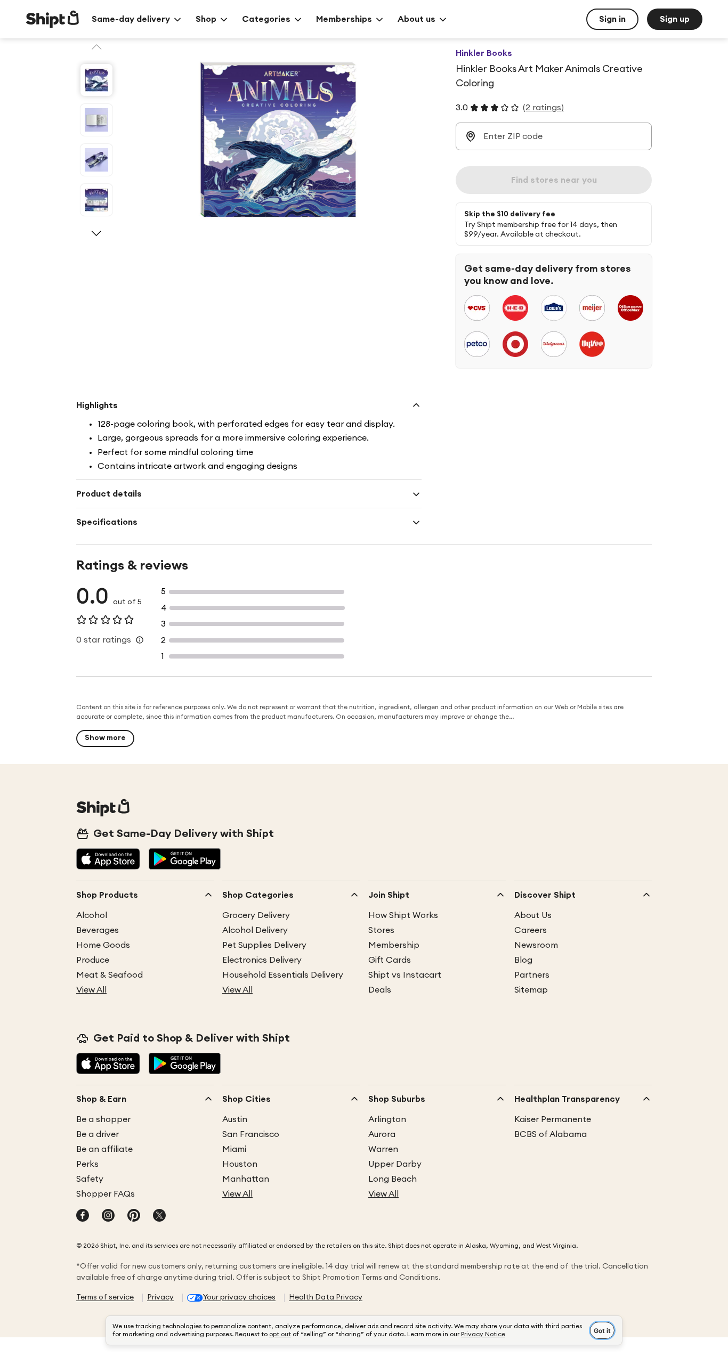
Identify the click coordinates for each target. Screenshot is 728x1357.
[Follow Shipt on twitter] (159, 1216)
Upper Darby (395, 1164)
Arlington (387, 1119)
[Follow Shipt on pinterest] (133, 1216)
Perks (87, 1164)
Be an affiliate (104, 1149)
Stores (381, 930)
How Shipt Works (403, 915)
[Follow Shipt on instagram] (108, 1216)
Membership (393, 945)
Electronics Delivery (262, 960)
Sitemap (531, 990)
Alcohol (91, 915)
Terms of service (105, 1297)
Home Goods (103, 945)
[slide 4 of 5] (96, 200)
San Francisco (250, 1134)
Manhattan (245, 1179)
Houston (239, 1164)
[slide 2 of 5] (96, 120)
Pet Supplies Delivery (264, 945)
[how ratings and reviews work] (139, 639)
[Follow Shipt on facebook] (82, 1216)
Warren (383, 1149)
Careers (530, 930)
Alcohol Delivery (255, 930)
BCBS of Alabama (550, 1134)
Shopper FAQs (105, 1194)
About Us (533, 915)
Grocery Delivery (256, 915)
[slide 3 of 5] (96, 160)
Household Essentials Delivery (282, 975)
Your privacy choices (239, 1297)
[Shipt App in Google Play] (185, 860)
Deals (379, 990)
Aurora (381, 1134)
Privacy (160, 1297)
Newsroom (536, 945)
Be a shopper (103, 1119)
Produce (92, 960)
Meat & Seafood (109, 975)
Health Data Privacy (325, 1297)
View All (91, 990)
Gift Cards (389, 960)
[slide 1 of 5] (96, 80)
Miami (234, 1149)
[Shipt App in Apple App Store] (108, 860)
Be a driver (97, 1134)
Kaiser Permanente (552, 1119)
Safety (89, 1179)
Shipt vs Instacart (404, 975)
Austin (234, 1119)
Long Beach (392, 1179)
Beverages (97, 930)
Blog (523, 960)
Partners (531, 975)
